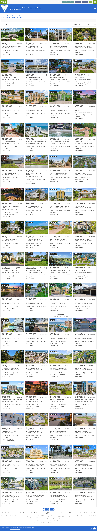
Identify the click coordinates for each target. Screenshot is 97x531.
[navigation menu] (95, 2)
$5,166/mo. (92, 106)
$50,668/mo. (92, 268)
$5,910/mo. (43, 139)
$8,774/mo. (19, 106)
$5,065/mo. (68, 139)
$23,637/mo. (67, 106)
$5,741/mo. (19, 236)
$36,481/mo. (19, 75)
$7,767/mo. (19, 170)
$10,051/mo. (92, 492)
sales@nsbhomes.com (15, 529)
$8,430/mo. (92, 365)
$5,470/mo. (43, 203)
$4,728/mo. (68, 268)
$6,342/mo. (43, 75)
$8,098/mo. (92, 299)
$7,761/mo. (43, 170)
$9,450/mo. (43, 106)
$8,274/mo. (92, 428)
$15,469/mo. (43, 268)
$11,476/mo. (43, 428)
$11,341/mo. (43, 397)
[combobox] (86, 24)
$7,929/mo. (68, 428)
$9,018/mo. (43, 334)
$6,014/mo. (19, 428)
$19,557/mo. (19, 461)
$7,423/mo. (68, 236)
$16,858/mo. (67, 170)
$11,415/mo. (43, 236)
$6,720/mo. (19, 268)
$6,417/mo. (92, 139)
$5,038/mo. (43, 365)
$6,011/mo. (92, 170)
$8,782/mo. (19, 139)
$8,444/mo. (68, 75)
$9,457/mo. (19, 203)
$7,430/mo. (68, 203)
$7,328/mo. (92, 203)
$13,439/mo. (92, 334)
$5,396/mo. (68, 43)
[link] (3, 17)
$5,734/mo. (19, 43)
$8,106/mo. (68, 461)
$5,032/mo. (43, 492)
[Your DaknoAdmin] (3, 2)
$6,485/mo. (43, 461)
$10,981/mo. (92, 75)
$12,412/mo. (19, 492)
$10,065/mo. (67, 397)
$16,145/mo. (43, 43)
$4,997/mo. (92, 236)
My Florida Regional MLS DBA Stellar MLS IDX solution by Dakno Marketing (48, 522)
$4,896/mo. (68, 334)
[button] (8, 17)
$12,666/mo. (92, 397)
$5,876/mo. (19, 397)
